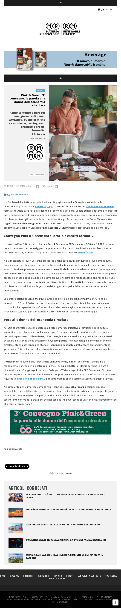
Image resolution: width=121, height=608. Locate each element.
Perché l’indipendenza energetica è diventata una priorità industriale (68, 509)
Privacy (69, 575)
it (107, 9)
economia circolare (17, 466)
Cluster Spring (43, 206)
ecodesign (36, 391)
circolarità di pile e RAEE (31, 378)
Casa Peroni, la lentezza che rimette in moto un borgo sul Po (63, 524)
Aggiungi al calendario (17, 194)
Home (2, 575)
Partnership (43, 575)
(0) (102, 9)
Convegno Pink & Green (100, 206)
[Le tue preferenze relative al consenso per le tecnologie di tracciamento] (115, 602)
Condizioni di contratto (89, 575)
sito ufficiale (85, 252)
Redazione (39, 133)
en (110, 9)
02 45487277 (106, 597)
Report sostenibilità (59, 578)
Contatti (58, 575)
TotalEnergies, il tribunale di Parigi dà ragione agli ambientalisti (66, 539)
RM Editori (28, 575)
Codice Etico (111, 575)
